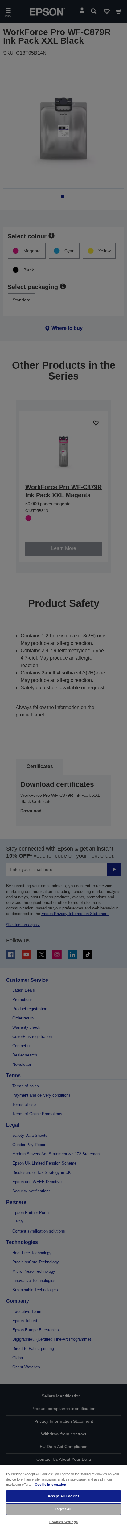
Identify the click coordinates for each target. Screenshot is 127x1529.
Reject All (63, 1509)
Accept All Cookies (63, 1496)
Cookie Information (50, 1484)
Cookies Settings (63, 1522)
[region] (63, 1497)
